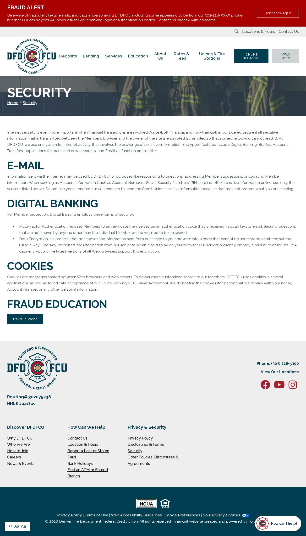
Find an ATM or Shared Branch (87, 473)
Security (30, 103)
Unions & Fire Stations (212, 56)
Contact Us (289, 31)
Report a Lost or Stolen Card (88, 454)
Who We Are (18, 444)
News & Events (20, 463)
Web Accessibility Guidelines (136, 515)
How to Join (17, 451)
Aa (10, 526)
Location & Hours (82, 444)
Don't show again (278, 13)
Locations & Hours (258, 31)
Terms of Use (96, 515)
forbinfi (254, 521)
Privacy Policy (140, 438)
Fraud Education (25, 319)
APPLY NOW (285, 56)
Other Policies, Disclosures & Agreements (153, 460)
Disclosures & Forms (146, 444)
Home (12, 103)
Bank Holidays (80, 463)
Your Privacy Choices (221, 515)
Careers (14, 457)
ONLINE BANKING (251, 56)
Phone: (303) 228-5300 (278, 363)
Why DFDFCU (20, 438)
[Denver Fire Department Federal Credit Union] (31, 56)
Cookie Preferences (182, 515)
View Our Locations (280, 372)
